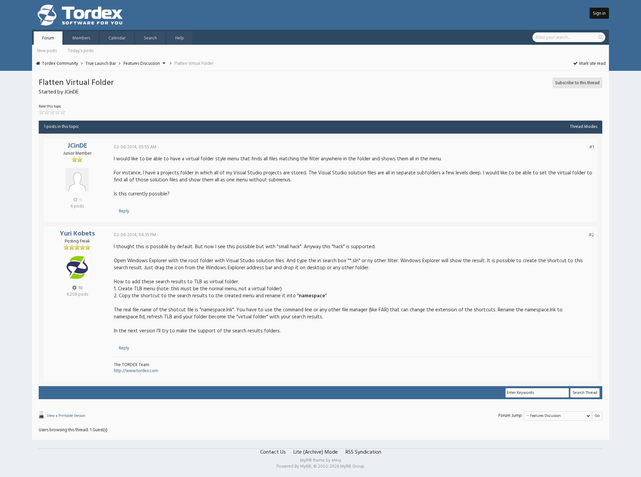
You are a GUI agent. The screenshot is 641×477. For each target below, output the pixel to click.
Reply (124, 211)
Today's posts (80, 50)
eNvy (336, 460)
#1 (591, 147)
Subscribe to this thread (577, 83)
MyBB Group (352, 466)
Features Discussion (142, 63)
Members (81, 38)
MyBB (305, 466)
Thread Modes (583, 126)
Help (179, 38)
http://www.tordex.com (136, 370)
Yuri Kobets (77, 233)
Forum (48, 38)
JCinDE (77, 146)
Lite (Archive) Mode (315, 452)
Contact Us (273, 452)
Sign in (599, 13)
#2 (591, 234)
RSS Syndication (363, 452)
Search (150, 38)
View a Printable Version (66, 416)
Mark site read (592, 63)
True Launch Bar (100, 63)
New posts (47, 50)
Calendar (117, 38)
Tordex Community (60, 63)
